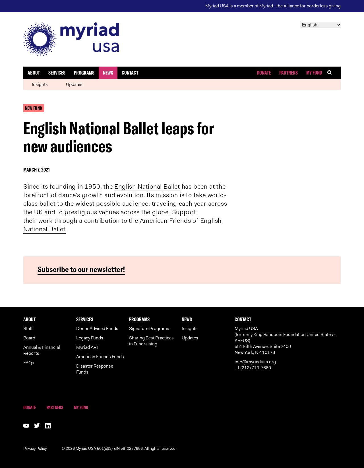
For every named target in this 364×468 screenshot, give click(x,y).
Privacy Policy (35, 448)
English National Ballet (147, 186)
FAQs (28, 363)
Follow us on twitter (37, 425)
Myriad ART (87, 347)
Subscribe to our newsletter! (81, 269)
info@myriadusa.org (255, 362)
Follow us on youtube (26, 425)
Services (56, 72)
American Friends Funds (100, 357)
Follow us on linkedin (48, 425)
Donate (264, 72)
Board (29, 338)
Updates (74, 84)
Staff (27, 328)
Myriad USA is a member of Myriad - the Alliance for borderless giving (273, 6)
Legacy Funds (89, 338)
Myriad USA (182, 39)
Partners (288, 72)
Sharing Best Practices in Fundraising (151, 341)
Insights (40, 84)
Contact (130, 72)
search (333, 72)
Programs (84, 72)
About (34, 72)
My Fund (314, 72)
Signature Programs (149, 328)
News (108, 72)
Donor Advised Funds (97, 328)
